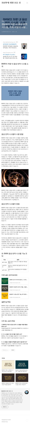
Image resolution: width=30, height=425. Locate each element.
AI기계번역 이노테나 (9, 54)
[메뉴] (27, 3)
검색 (24, 3)
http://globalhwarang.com (9, 42)
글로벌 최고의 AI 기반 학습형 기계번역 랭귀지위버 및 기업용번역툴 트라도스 (10, 57)
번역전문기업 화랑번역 (9, 44)
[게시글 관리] (8, 350)
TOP (27, 420)
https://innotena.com (8, 52)
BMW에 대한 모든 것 (11, 3)
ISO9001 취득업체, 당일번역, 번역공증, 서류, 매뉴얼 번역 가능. (10, 46)
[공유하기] (6, 350)
